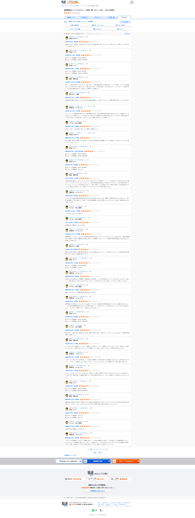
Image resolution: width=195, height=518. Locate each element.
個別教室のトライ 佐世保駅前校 (75, 394)
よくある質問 (112, 502)
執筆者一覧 (105, 502)
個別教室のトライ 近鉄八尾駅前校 (76, 92)
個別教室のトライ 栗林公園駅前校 (76, 365)
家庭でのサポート (97, 29)
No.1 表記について (128, 505)
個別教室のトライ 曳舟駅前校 (75, 338)
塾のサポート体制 (120, 25)
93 (106, 449)
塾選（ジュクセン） (66, 5)
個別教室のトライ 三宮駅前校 (75, 63)
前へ (95, 452)
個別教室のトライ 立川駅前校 (79, 50)
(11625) (78, 13)
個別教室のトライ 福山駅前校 (79, 381)
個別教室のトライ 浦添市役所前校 (76, 217)
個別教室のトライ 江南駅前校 (75, 77)
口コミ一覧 (85, 5)
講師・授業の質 (75, 25)
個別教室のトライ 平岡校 (74, 121)
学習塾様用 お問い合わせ (97, 491)
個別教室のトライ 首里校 (74, 325)
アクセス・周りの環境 (75, 29)
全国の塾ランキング (109, 505)
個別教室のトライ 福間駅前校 (79, 146)
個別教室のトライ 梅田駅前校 (75, 285)
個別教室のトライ (78, 5)
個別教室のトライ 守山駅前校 (75, 244)
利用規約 (119, 502)
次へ (100, 452)
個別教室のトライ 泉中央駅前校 (79, 433)
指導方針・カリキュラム (97, 25)
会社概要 (108, 504)
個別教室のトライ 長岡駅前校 (75, 352)
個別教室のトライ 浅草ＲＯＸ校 (75, 190)
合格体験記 (90, 21)
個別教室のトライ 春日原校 (75, 206)
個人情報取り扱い (126, 502)
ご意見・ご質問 (101, 504)
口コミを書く (125, 22)
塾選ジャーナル (119, 505)
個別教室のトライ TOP (70, 455)
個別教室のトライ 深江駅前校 (75, 229)
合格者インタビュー (82, 21)
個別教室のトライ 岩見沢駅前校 (79, 408)
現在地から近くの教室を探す (69, 461)
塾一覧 (72, 5)
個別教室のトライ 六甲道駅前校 (79, 258)
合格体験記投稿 (122, 504)
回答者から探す (72, 21)
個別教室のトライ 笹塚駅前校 (75, 421)
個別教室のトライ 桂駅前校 (75, 173)
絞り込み (128, 33)
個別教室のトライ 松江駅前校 (79, 271)
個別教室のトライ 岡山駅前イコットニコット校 (79, 106)
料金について (120, 29)
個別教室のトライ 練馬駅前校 (79, 296)
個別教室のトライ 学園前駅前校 (75, 311)
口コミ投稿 (114, 504)
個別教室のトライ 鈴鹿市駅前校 (75, 159)
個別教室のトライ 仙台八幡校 (75, 36)
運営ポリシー (100, 505)
